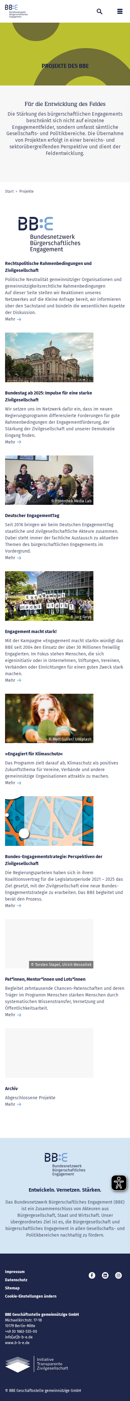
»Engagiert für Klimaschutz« (34, 754)
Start (9, 191)
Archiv (11, 1088)
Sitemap (12, 1288)
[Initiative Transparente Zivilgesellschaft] (36, 1364)
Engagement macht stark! (30, 631)
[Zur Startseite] (16, 11)
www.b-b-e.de (17, 1343)
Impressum (15, 1272)
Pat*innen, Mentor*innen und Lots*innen (45, 979)
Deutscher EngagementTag (32, 515)
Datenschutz (16, 1280)
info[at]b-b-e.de (19, 1337)
